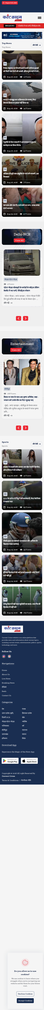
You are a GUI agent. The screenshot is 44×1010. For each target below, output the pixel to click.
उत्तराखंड (5, 734)
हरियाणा (4, 738)
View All (19, 240)
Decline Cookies (25, 994)
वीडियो (4, 687)
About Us (6, 674)
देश (3, 709)
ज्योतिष (24, 721)
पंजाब (24, 709)
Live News (6, 679)
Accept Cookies (25, 1000)
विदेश (24, 738)
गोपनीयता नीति (26, 780)
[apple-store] (29, 761)
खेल (23, 717)
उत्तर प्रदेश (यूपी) (7, 713)
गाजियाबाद (5, 726)
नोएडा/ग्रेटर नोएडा (8, 721)
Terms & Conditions (10, 780)
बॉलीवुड (4, 730)
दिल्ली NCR (6, 717)
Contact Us (6, 695)
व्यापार (24, 734)
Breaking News (8, 683)
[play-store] (10, 761)
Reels (4, 691)
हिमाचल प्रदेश (27, 713)
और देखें (35, 45)
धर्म (23, 726)
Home (4, 670)
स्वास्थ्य (24, 730)
